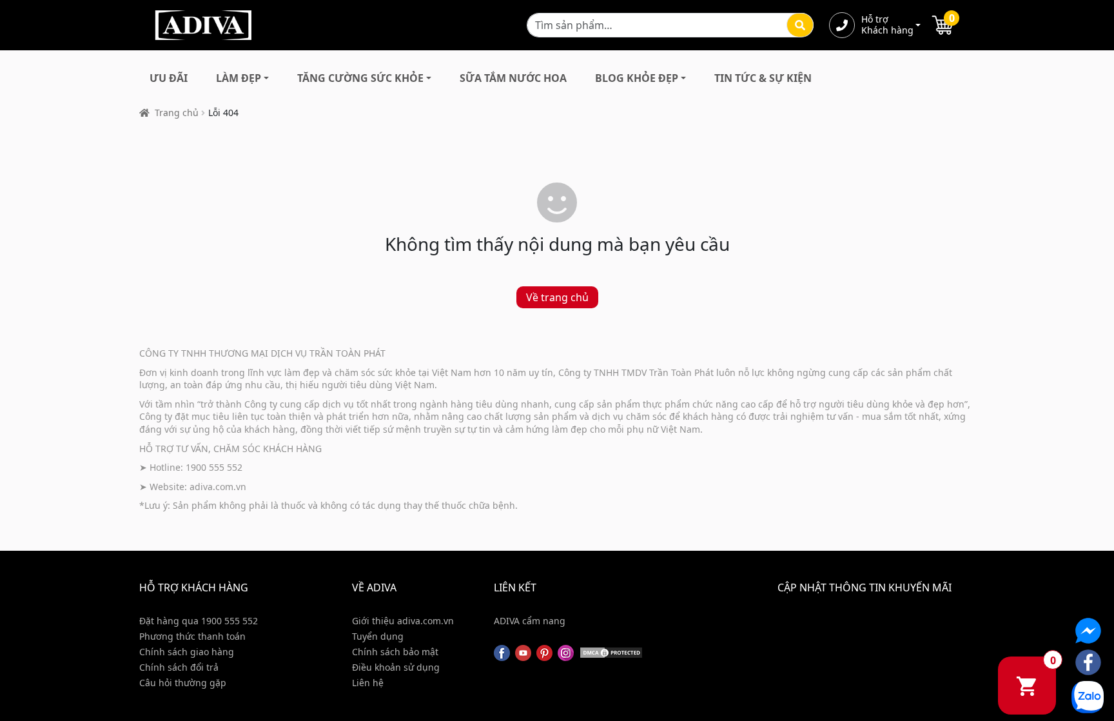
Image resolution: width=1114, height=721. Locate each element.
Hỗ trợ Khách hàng (887, 25)
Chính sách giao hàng (186, 652)
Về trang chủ (557, 297)
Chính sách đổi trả (179, 667)
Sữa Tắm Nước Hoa (513, 78)
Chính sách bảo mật (395, 652)
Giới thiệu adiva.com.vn (403, 621)
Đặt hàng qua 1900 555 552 (198, 621)
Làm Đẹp (238, 78)
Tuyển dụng (378, 636)
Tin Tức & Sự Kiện (763, 78)
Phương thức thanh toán (192, 636)
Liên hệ (368, 683)
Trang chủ (177, 112)
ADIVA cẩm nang (529, 621)
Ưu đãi (169, 78)
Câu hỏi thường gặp (182, 683)
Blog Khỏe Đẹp (636, 78)
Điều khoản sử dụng (396, 667)
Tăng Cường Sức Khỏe (360, 78)
